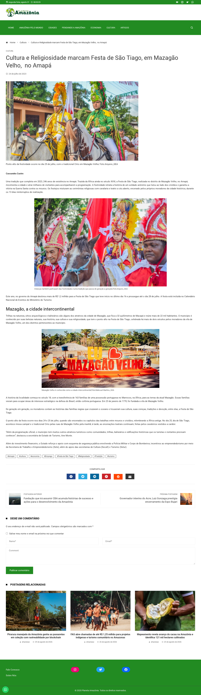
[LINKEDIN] (94, 476)
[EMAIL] (130, 476)
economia (35, 456)
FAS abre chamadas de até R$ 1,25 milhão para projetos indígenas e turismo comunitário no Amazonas (100, 636)
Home (11, 27)
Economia (96, 27)
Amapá (11, 456)
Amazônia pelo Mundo (31, 27)
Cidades (52, 27)
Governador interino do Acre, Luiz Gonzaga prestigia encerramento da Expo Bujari (148, 498)
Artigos (125, 27)
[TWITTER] (82, 476)
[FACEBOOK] (71, 476)
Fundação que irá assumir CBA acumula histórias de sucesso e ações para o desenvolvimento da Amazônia (58, 498)
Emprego (48, 456)
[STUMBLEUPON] (118, 477)
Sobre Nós (11, 675)
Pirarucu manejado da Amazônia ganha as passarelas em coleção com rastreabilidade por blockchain (36, 636)
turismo (111, 456)
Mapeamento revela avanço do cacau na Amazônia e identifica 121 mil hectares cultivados (165, 636)
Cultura (111, 27)
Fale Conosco (13, 669)
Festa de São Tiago (65, 456)
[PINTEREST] (106, 476)
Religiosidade (84, 456)
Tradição (99, 456)
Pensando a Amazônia (73, 27)
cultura (23, 456)
